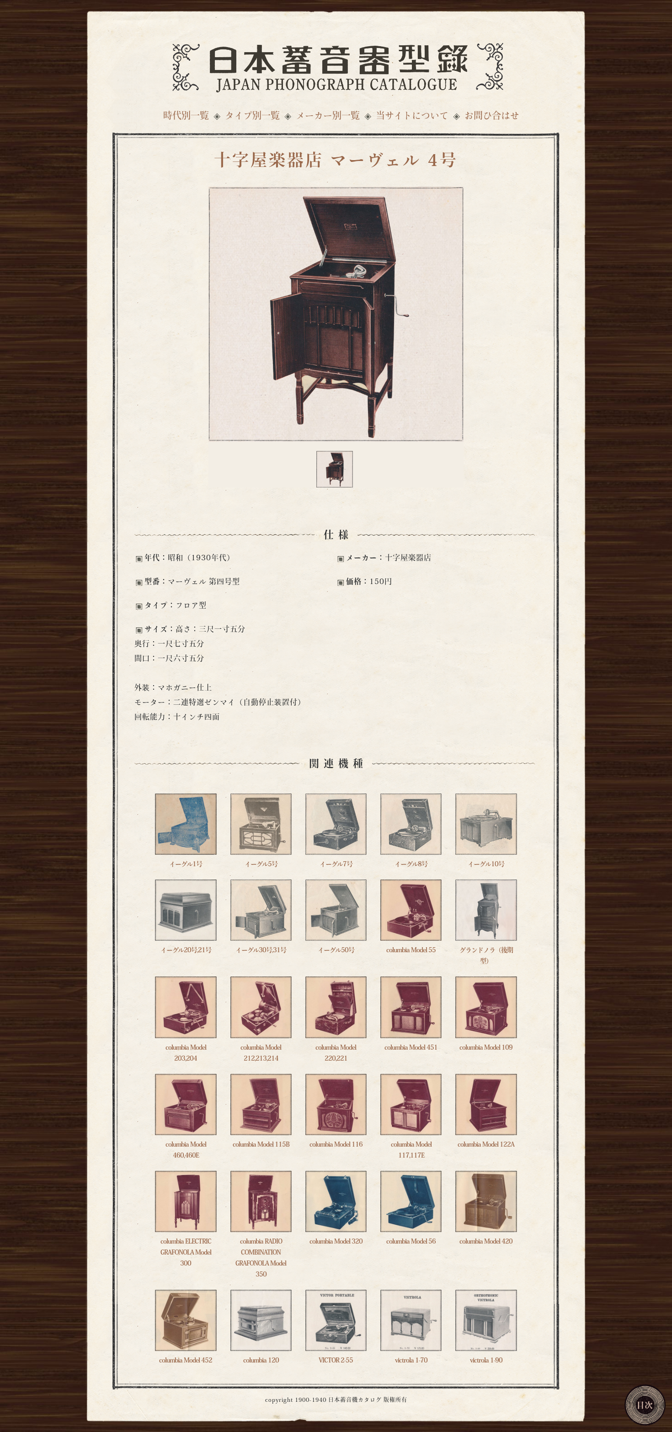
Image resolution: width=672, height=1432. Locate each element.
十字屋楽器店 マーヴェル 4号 (336, 162)
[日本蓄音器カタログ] (336, 65)
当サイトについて (412, 116)
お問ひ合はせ (491, 116)
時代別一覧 (186, 116)
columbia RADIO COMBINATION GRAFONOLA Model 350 (260, 1258)
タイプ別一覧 (252, 116)
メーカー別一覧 (328, 116)
